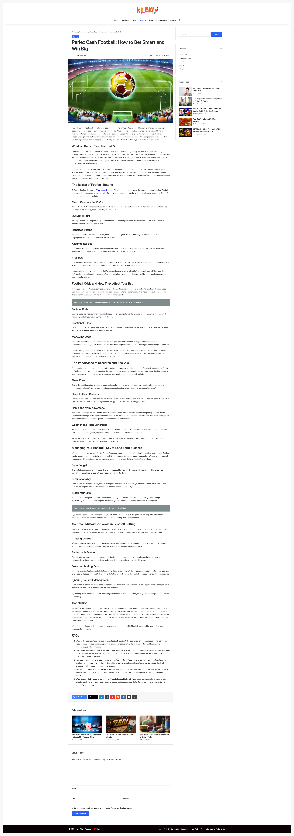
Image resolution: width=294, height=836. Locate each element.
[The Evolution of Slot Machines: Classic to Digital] (121, 724)
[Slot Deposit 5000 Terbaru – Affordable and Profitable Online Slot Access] (185, 112)
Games (143, 20)
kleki (98, 829)
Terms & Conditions (208, 829)
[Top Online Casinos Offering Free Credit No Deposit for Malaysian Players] (87, 724)
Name (74, 788)
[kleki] (147, 9)
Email (74, 798)
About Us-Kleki (164, 829)
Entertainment (161, 20)
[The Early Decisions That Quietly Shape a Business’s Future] (185, 101)
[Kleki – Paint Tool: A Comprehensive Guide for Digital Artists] (155, 724)
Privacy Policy (194, 829)
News (135, 20)
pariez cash (102, 190)
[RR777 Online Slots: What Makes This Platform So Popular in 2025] (185, 132)
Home (116, 20)
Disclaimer (184, 829)
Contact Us (175, 829)
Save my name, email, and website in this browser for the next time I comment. (103, 808)
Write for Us (220, 829)
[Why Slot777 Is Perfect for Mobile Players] (185, 122)
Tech (151, 20)
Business (125, 20)
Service (173, 20)
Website (126, 798)
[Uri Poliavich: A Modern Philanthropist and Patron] (185, 91)
